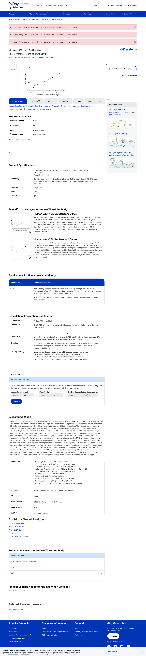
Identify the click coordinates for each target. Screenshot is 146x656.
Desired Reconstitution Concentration (83, 392)
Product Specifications (17, 106)
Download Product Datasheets (24, 562)
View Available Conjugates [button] (122, 69)
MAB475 (70, 220)
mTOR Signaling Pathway (118, 134)
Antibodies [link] (13, 628)
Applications (45, 106)
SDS (12, 573)
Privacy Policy (13, 654)
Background (85, 106)
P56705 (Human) (40, 513)
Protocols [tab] (65, 101)
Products (12, 14)
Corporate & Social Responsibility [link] (54, 632)
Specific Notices (32, 109)
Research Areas (45, 109)
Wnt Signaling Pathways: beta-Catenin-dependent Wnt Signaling (121, 154)
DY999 (60, 229)
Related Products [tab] (94, 101)
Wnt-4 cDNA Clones (16, 527)
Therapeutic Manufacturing (39, 14)
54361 (36, 502)
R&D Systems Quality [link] (49, 635)
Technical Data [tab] (17, 101)
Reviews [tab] (51, 101)
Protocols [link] (78, 635)
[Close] (134, 27)
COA (12, 568)
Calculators (74, 106)
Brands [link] (44, 628)
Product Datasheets (18, 555)
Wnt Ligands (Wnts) (16, 610)
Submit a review (17, 57)
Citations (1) (30, 57)
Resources (88, 14)
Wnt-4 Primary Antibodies (18, 536)
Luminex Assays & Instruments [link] (20, 635)
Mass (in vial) (44, 392)
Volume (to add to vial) (19, 392)
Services (66, 14)
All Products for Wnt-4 (17, 524)
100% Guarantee (130, 75)
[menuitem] (10, 19)
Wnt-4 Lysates (14, 533)
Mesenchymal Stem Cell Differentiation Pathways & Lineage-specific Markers (122, 112)
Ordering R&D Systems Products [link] (87, 631)
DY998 (96, 227)
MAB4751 (70, 245)
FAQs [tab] (79, 101)
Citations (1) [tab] (35, 101)
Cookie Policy (25, 654)
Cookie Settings (112, 651)
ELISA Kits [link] (13, 631)
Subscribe (113, 636)
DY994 (43, 232)
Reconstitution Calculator (20, 380)
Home (10, 19)
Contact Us (128, 14)
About (108, 14)
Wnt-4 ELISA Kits (15, 530)
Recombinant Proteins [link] (17, 638)
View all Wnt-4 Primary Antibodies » (22, 140)
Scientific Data (33, 106)
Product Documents (46, 57)
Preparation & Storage (60, 106)
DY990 (45, 222)
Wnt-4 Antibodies (34, 19)
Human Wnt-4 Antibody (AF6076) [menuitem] (53, 19)
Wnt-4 (24, 19)
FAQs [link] (76, 628)
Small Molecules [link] (15, 642)
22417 (50, 502)
